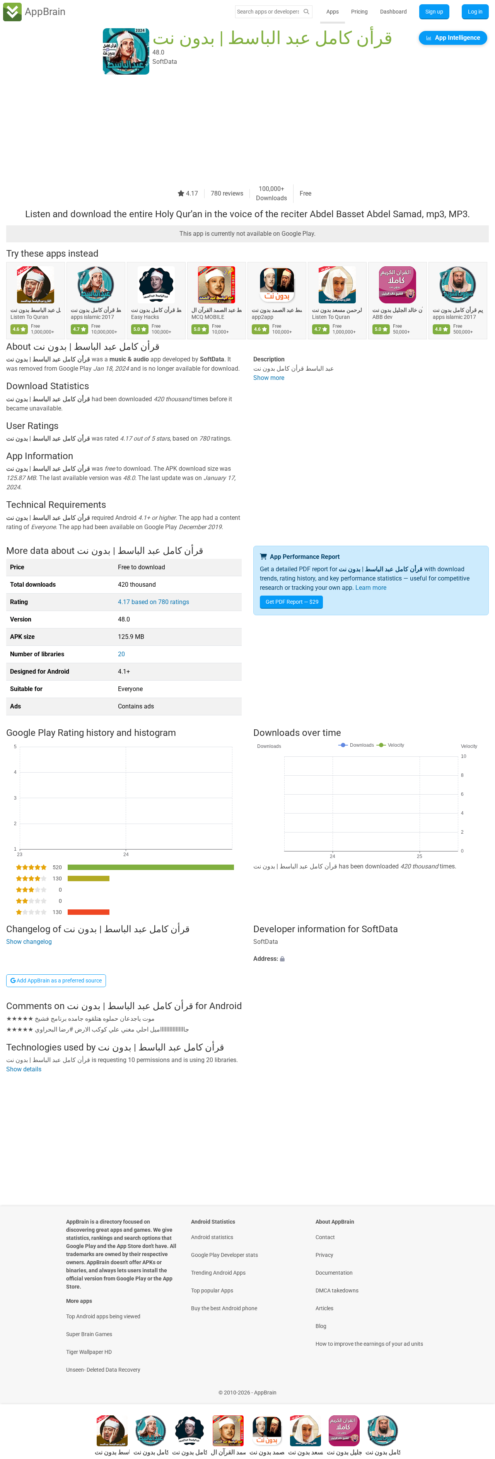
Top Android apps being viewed (103, 1316)
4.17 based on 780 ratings (153, 602)
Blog (321, 1326)
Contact (325, 1237)
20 (121, 654)
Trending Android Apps (218, 1273)
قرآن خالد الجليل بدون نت (397, 310)
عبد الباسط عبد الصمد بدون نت (277, 310)
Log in (475, 12)
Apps (332, 12)
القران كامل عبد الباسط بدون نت (35, 310)
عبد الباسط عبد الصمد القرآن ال (216, 310)
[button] (371, 959)
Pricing (359, 12)
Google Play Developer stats (224, 1255)
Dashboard (393, 12)
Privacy (324, 1255)
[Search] (306, 12)
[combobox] (268, 11)
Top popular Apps (212, 1290)
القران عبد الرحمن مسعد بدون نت (337, 310)
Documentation (334, 1273)
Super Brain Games (89, 1334)
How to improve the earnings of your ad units (369, 1344)
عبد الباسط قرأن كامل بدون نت (96, 310)
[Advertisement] (238, 130)
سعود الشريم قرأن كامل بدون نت (458, 310)
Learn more (370, 587)
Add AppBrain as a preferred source (58, 980)
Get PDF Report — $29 (292, 602)
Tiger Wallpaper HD (89, 1352)
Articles (324, 1308)
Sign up (434, 12)
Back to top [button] (475, 1388)
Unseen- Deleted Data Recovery (103, 1370)
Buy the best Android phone (224, 1308)
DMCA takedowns (337, 1290)
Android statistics (212, 1237)
